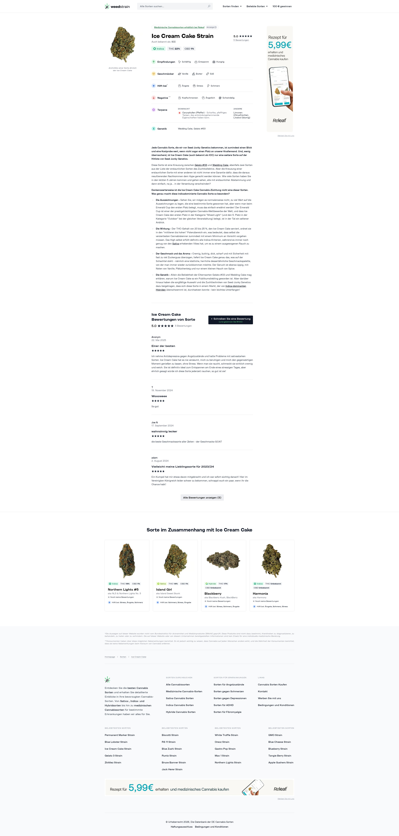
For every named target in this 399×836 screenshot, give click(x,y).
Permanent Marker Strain (120, 735)
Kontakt (262, 691)
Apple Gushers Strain (280, 762)
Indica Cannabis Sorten (180, 705)
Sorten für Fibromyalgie (227, 711)
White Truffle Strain (226, 735)
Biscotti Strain (170, 735)
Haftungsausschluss (181, 826)
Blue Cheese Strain (279, 741)
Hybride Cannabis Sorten (181, 711)
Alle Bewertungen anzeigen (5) (202, 497)
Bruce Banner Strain (174, 762)
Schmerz (215, 86)
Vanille (185, 73)
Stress (200, 86)
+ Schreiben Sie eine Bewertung (230, 320)
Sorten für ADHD (224, 705)
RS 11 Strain (169, 741)
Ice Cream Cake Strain (118, 748)
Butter (199, 73)
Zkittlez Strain (113, 762)
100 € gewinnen (282, 6)
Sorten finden (231, 6)
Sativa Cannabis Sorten (180, 698)
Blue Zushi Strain (172, 748)
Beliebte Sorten (256, 6)
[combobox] (175, 6)
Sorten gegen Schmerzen (229, 691)
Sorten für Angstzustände (229, 684)
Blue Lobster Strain (116, 741)
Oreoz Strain (222, 741)
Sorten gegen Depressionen (230, 698)
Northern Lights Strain (228, 762)
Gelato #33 (201, 165)
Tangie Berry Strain (279, 755)
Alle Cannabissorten (178, 684)
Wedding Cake (220, 165)
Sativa (175, 243)
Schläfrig (186, 61)
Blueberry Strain (278, 748)
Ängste (185, 86)
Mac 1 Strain (222, 755)
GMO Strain (275, 735)
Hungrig (220, 61)
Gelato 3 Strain (113, 755)
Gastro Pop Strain (225, 748)
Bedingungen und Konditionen (276, 705)
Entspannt (203, 61)
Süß (212, 73)
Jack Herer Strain (172, 769)
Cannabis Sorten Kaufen (272, 684)
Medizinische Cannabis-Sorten (184, 691)
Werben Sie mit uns (286, 136)
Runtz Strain (169, 755)
